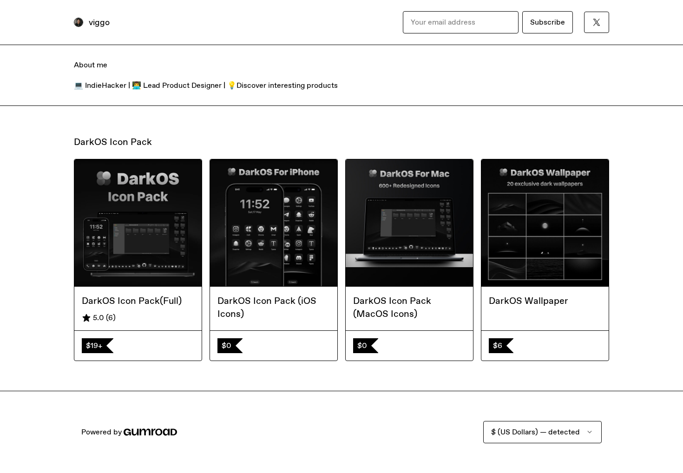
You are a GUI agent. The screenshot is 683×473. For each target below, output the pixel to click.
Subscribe (547, 22)
